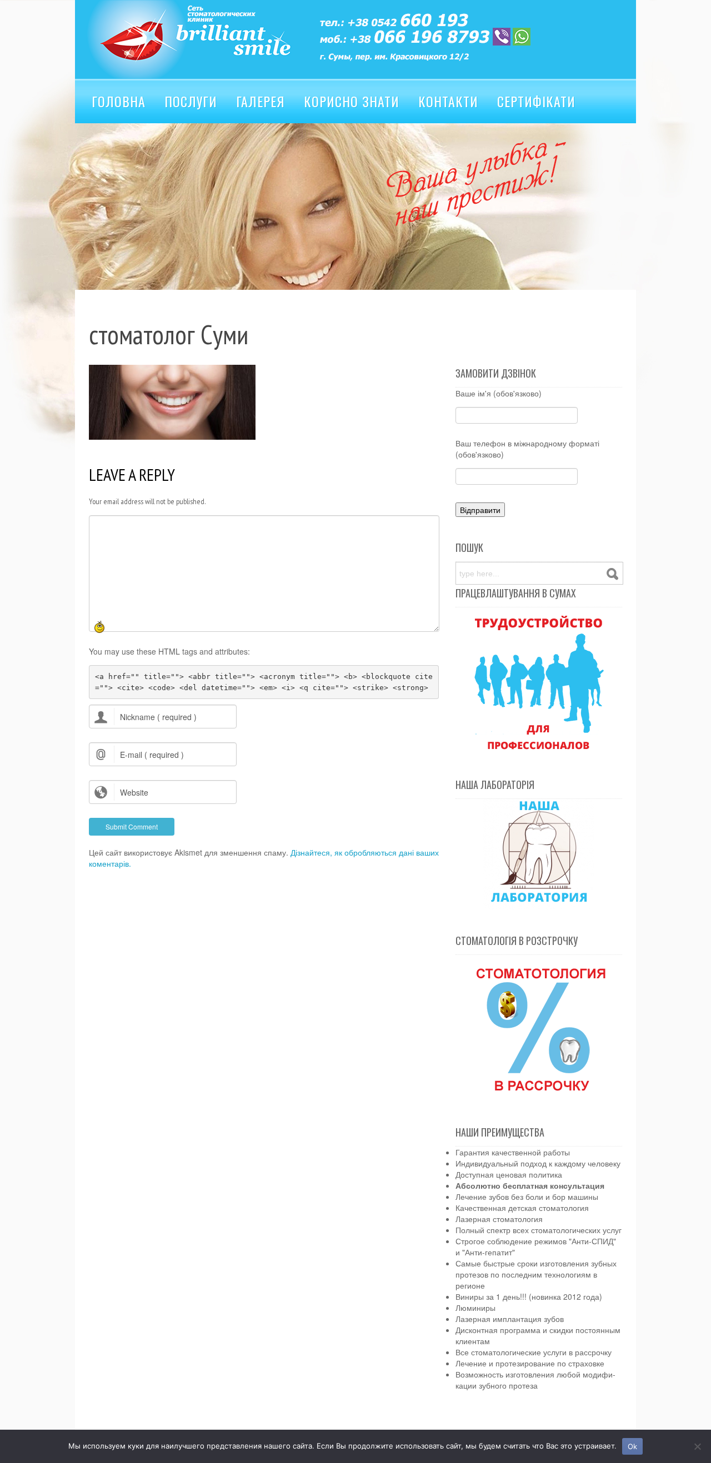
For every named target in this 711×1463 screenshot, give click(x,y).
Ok (633, 1446)
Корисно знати (351, 101)
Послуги (190, 101)
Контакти (448, 101)
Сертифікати (536, 101)
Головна (119, 101)
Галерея (260, 101)
